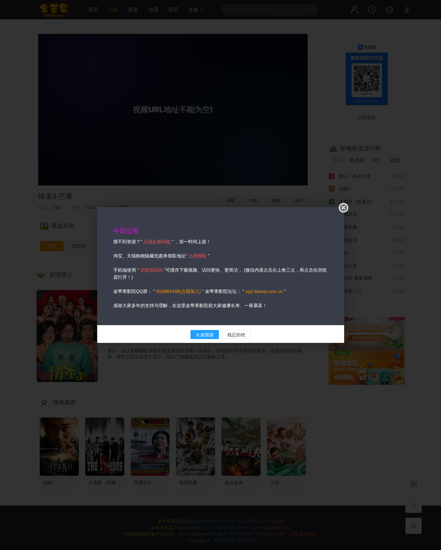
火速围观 (205, 334)
